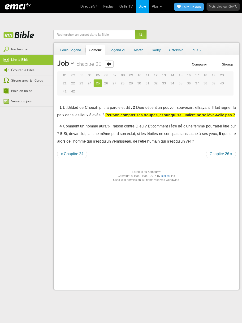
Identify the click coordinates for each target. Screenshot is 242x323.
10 (139, 75)
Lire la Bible (20, 59)
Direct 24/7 (88, 6)
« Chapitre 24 (72, 154)
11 (147, 75)
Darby (156, 50)
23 (81, 83)
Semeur (95, 50)
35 (180, 83)
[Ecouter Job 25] (109, 64)
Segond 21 (117, 50)
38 (205, 83)
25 (98, 83)
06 (106, 75)
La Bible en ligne (19, 35)
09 (131, 75)
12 (156, 75)
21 (65, 83)
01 (65, 75)
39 (214, 83)
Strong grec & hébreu (27, 80)
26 (106, 83)
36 (189, 83)
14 (172, 75)
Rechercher (20, 49)
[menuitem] (26, 49)
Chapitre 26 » (221, 154)
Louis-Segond (70, 50)
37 (197, 83)
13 (164, 75)
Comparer (199, 64)
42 (73, 91)
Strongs (227, 64)
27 (114, 83)
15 (180, 75)
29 (131, 83)
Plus (156, 6)
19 (214, 75)
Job (63, 63)
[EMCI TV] (17, 6)
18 (205, 75)
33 (164, 83)
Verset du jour (21, 101)
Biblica (165, 176)
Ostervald (176, 50)
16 (189, 75)
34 (172, 83)
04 (90, 75)
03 (81, 75)
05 (98, 75)
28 (123, 83)
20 (222, 75)
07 (115, 75)
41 (65, 91)
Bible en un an (22, 91)
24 (89, 83)
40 (222, 83)
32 (156, 83)
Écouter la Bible (23, 70)
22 (73, 83)
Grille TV (126, 6)
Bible (142, 6)
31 (147, 83)
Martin (138, 50)
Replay (108, 6)
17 (197, 75)
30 (139, 83)
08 (123, 75)
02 (73, 75)
